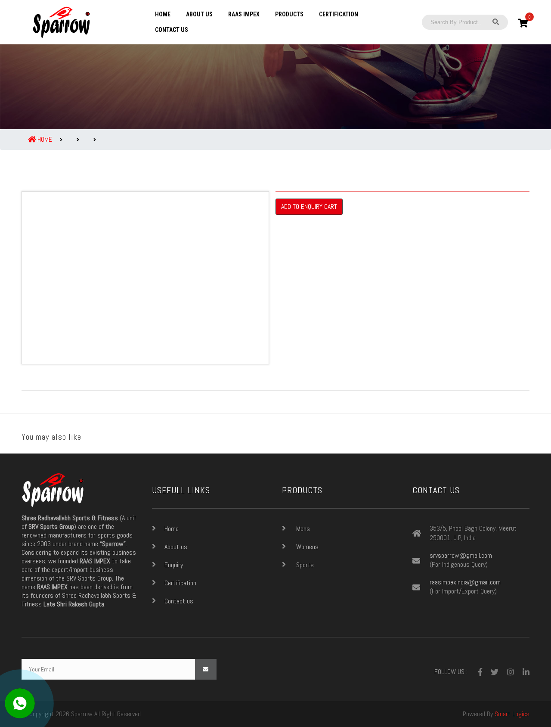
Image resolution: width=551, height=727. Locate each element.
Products (289, 14)
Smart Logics (512, 713)
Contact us (171, 29)
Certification (338, 14)
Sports (304, 564)
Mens (302, 528)
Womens (306, 546)
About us (199, 14)
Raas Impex (244, 14)
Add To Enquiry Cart (309, 206)
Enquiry (173, 564)
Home (162, 14)
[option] (145, 277)
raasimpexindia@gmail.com (465, 582)
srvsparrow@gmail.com (461, 555)
